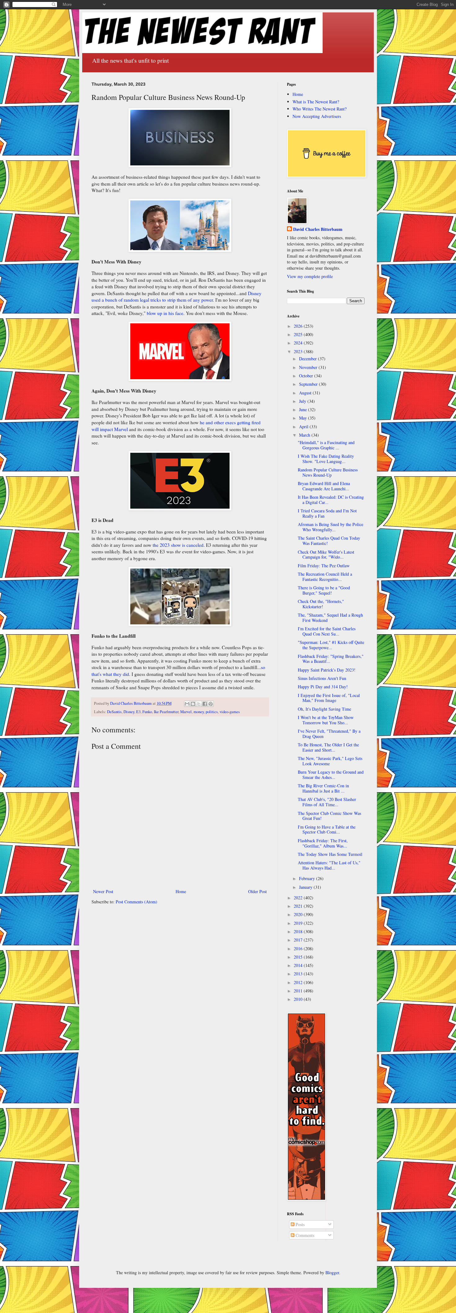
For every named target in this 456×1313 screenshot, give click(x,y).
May (303, 418)
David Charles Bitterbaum (317, 229)
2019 (299, 923)
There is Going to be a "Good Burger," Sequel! (324, 590)
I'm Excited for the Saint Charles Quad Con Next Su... (326, 631)
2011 (299, 991)
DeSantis (114, 711)
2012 (299, 982)
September (309, 384)
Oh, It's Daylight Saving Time (324, 709)
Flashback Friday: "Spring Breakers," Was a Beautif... (331, 658)
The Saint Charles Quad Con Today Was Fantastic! (329, 540)
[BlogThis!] (193, 704)
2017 (299, 940)
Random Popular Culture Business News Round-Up (328, 472)
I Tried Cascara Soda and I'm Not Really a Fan (327, 513)
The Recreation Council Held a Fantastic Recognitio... (325, 576)
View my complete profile (310, 276)
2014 (299, 965)
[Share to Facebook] (205, 704)
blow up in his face (165, 313)
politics (212, 711)
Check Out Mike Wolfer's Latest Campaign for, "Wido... (326, 554)
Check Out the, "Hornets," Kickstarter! (321, 603)
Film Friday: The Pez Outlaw (324, 566)
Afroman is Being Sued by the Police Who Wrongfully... (330, 527)
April (304, 426)
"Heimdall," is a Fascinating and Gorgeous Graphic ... (326, 445)
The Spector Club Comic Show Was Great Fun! (329, 815)
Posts (299, 1224)
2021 (299, 906)
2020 (299, 914)
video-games (230, 711)
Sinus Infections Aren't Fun (322, 678)
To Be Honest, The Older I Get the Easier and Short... (328, 747)
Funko (147, 711)
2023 (299, 351)
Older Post (257, 891)
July (303, 401)
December (308, 359)
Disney (128, 711)
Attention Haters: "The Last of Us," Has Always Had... (329, 865)
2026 (299, 326)
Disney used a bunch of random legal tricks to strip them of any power (177, 296)
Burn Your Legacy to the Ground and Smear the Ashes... (331, 774)
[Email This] (187, 704)
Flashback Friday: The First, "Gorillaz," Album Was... (323, 843)
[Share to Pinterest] (211, 704)
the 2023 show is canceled (178, 545)
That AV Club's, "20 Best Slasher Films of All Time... (327, 801)
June (303, 409)
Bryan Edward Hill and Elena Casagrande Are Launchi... (324, 486)
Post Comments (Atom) (136, 902)
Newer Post (103, 891)
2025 (299, 334)
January (306, 887)
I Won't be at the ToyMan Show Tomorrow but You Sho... (326, 720)
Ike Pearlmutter (166, 711)
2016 (299, 948)
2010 (299, 999)
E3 (138, 711)
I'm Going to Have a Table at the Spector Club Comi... (326, 829)
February (307, 878)
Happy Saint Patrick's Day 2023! (326, 670)
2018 (299, 931)
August (306, 393)
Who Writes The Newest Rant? (319, 109)
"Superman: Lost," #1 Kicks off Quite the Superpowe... (331, 644)
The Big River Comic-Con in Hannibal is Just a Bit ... (323, 788)
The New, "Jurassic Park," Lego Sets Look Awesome (330, 761)
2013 (299, 974)
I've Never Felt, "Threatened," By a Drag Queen (329, 733)
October (306, 376)
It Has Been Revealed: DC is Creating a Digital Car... (331, 499)
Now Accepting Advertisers (317, 116)
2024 (299, 343)
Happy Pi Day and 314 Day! (323, 687)
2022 (299, 898)
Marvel (186, 711)
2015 (299, 957)
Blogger (332, 1272)
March (305, 435)
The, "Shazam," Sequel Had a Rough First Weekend (330, 617)
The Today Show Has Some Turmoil (330, 854)
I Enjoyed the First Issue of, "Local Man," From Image (329, 698)
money (199, 711)
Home (181, 891)
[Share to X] (199, 704)
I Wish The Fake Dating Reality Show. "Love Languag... (326, 458)
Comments (304, 1235)
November (309, 367)
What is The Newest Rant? (316, 102)
